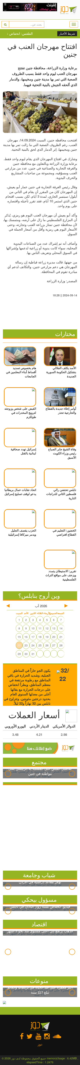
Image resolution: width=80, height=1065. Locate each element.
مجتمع (39, 762)
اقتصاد (39, 924)
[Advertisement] (40, 827)
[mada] (30, 9)
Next (72, 774)
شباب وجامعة (39, 875)
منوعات (39, 980)
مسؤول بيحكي (39, 899)
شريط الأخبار (67, 33)
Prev (8, 774)
